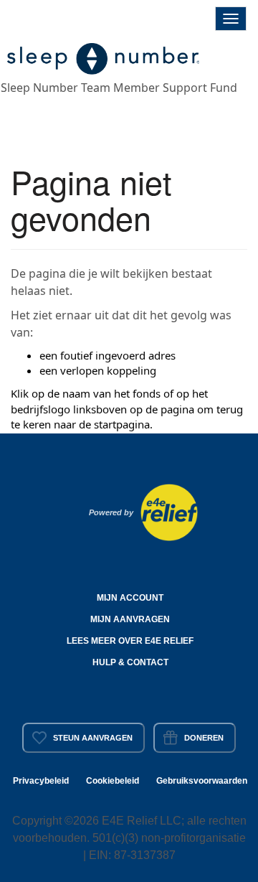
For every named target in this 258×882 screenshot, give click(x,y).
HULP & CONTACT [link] (130, 662)
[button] (104, 57)
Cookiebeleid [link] (112, 781)
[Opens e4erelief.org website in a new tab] (169, 511)
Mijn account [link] (130, 598)
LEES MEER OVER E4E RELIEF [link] (130, 641)
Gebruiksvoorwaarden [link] (201, 781)
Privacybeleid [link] (41, 781)
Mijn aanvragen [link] (130, 619)
